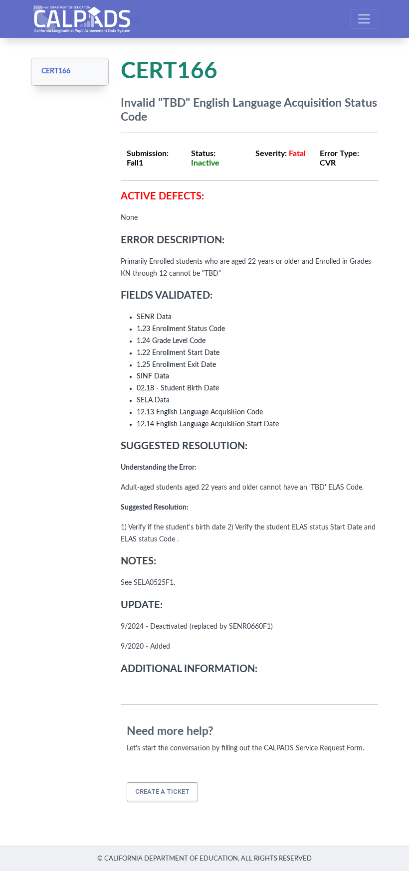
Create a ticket (162, 791)
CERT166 (55, 71)
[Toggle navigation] (364, 19)
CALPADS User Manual (89, 19)
